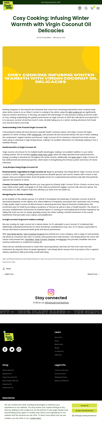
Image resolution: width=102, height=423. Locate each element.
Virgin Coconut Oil (9, 377)
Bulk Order (59, 344)
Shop (5, 365)
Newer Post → (94, 274)
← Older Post (8, 274)
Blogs (57, 348)
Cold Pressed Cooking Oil (14, 259)
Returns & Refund (62, 381)
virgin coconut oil (85, 259)
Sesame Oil (7, 384)
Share (8, 269)
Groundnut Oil (8, 370)
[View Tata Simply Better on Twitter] (11, 349)
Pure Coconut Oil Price (52, 259)
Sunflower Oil (7, 388)
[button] (84, 416)
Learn (58, 332)
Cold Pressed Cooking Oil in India (33, 259)
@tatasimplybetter (57, 302)
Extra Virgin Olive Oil (10, 381)
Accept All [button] (84, 406)
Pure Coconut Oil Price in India (69, 259)
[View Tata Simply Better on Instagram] (18, 349)
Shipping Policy (61, 377)
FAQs (57, 341)
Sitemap (58, 355)
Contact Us (59, 351)
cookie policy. (35, 418)
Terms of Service (61, 370)
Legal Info (60, 365)
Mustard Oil (7, 374)
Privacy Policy (60, 374)
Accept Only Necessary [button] (84, 411)
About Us (58, 337)
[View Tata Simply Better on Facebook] (4, 349)
